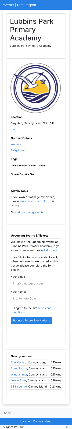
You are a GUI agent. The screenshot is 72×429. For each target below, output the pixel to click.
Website (16, 144)
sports (42, 165)
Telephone (17, 150)
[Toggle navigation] (67, 5)
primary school (19, 165)
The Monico (18, 362)
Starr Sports (19, 368)
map (14, 129)
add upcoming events (29, 212)
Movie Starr (18, 380)
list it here (50, 250)
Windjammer (19, 374)
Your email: (18, 276)
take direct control (32, 201)
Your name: (18, 291)
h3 (67, 427)
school (32, 165)
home (8, 413)
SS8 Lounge (19, 386)
